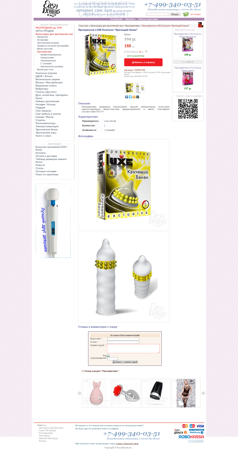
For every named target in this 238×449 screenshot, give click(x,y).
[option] (96, 393)
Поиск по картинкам (47, 174)
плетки (120, 14)
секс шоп (78, 4)
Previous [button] (79, 393)
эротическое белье (96, 3)
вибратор (100, 6)
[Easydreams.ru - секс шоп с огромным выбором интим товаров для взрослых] (51, 17)
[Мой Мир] (138, 97)
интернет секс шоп (94, 10)
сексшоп (111, 7)
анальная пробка (84, 6)
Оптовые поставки (46, 171)
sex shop (129, 3)
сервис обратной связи (127, 443)
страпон (116, 3)
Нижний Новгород (48, 438)
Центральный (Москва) (51, 428)
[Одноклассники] (134, 97)
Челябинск (44, 435)
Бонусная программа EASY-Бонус (52, 148)
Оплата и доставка (46, 156)
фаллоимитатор (125, 6)
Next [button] (203, 393)
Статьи (39, 168)
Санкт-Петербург (47, 430)
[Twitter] (130, 97)
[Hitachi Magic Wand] (53, 257)
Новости (40, 165)
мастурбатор (119, 11)
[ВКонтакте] (127, 97)
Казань (42, 441)
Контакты (41, 152)
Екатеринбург (46, 433)
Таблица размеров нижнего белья (51, 160)
